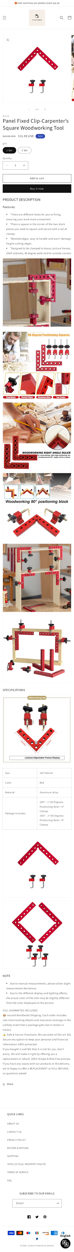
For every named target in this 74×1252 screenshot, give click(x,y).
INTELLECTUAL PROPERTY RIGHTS (26, 1164)
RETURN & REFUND (18, 1148)
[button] (4, 18)
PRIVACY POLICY (16, 1140)
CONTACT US (14, 1131)
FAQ (9, 1180)
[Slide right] (45, 109)
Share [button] (10, 1084)
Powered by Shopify (44, 1245)
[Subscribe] (57, 1203)
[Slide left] (29, 109)
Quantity (7, 158)
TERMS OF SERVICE (18, 1172)
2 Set (25, 150)
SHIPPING (12, 1156)
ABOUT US (13, 1123)
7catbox (31, 1245)
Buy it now (37, 188)
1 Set (9, 150)
